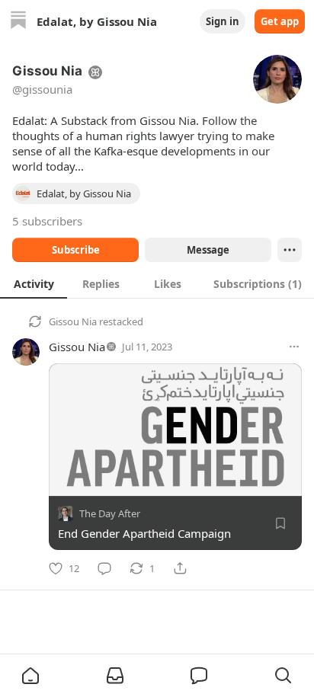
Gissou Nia (73, 321)
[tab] (33, 283)
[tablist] (157, 283)
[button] (30, 675)
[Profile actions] (289, 250)
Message (208, 250)
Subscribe (76, 250)
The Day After (109, 513)
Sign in (222, 21)
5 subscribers (47, 221)
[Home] (18, 22)
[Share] (180, 568)
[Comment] (104, 568)
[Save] (280, 523)
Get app (280, 21)
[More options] (294, 346)
